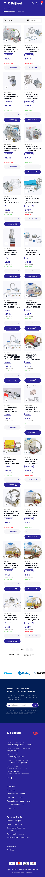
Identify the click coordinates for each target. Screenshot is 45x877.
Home (5, 8)
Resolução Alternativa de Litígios (19, 801)
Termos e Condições (15, 797)
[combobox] (35, 20)
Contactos (11, 808)
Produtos (10, 850)
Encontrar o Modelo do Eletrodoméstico (16, 829)
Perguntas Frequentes (15, 834)
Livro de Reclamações (15, 805)
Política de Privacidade (23, 714)
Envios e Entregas (14, 821)
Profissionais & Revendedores (18, 837)
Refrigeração (14, 8)
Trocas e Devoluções (15, 824)
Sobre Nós (11, 790)
